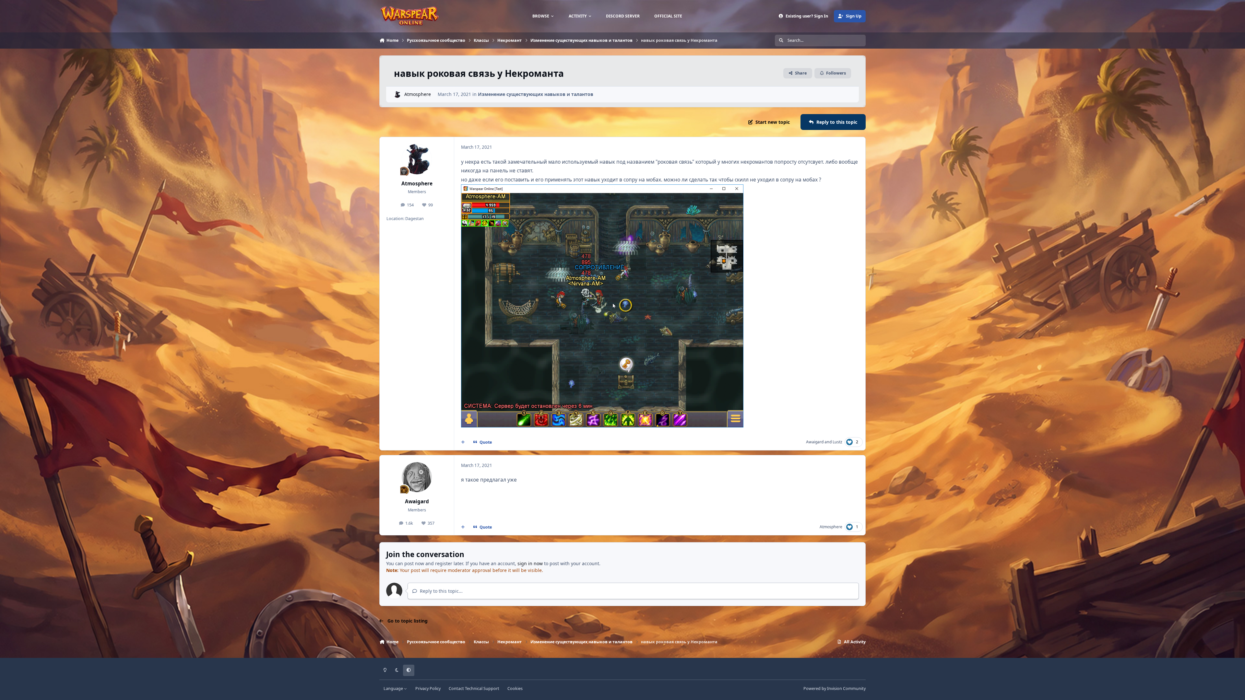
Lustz (837, 442)
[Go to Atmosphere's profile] (397, 94)
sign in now (530, 563)
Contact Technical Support (474, 688)
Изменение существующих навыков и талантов (535, 94)
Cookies (515, 688)
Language (394, 688)
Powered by (834, 688)
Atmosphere (417, 94)
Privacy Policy (428, 688)
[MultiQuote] (463, 442)
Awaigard (815, 442)
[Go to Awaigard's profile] (417, 477)
